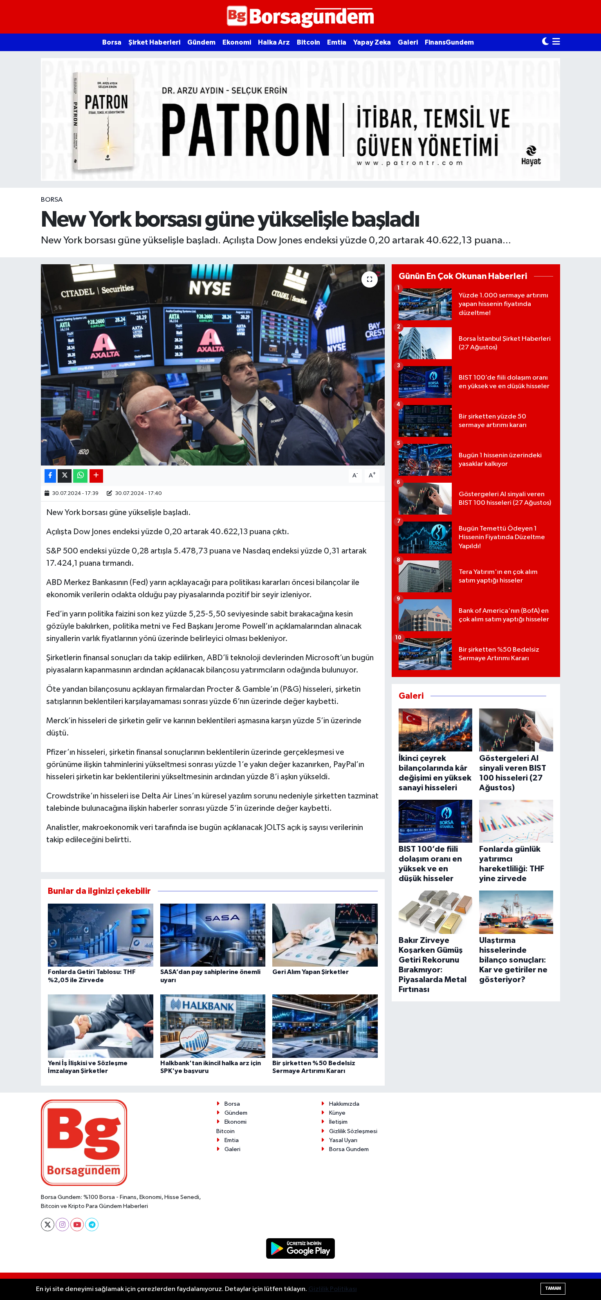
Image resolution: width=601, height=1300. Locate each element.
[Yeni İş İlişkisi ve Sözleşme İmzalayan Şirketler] (100, 1026)
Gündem (201, 42)
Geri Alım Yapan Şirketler (310, 972)
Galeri (408, 42)
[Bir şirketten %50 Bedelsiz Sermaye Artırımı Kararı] (325, 1026)
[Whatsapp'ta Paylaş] (80, 476)
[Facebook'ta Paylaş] (50, 476)
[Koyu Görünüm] (545, 42)
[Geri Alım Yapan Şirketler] (325, 934)
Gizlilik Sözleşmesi (353, 1131)
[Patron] (300, 119)
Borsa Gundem (349, 1149)
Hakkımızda (344, 1104)
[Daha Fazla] (96, 476)
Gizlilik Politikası (332, 1289)
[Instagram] (62, 1224)
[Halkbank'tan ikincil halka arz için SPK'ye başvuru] (213, 1026)
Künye (337, 1113)
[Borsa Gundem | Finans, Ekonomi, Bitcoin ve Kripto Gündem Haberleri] (300, 17)
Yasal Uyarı (343, 1140)
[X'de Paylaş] (65, 476)
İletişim (338, 1122)
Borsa (111, 42)
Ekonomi (236, 42)
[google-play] (301, 1248)
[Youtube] (77, 1224)
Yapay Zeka (372, 42)
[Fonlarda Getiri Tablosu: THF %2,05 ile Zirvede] (100, 934)
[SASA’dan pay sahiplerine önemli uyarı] (213, 934)
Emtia (336, 42)
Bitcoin (308, 42)
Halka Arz (274, 42)
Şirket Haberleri (154, 42)
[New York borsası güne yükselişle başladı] (213, 365)
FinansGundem (449, 42)
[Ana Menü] (556, 42)
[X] (47, 1224)
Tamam (553, 1288)
